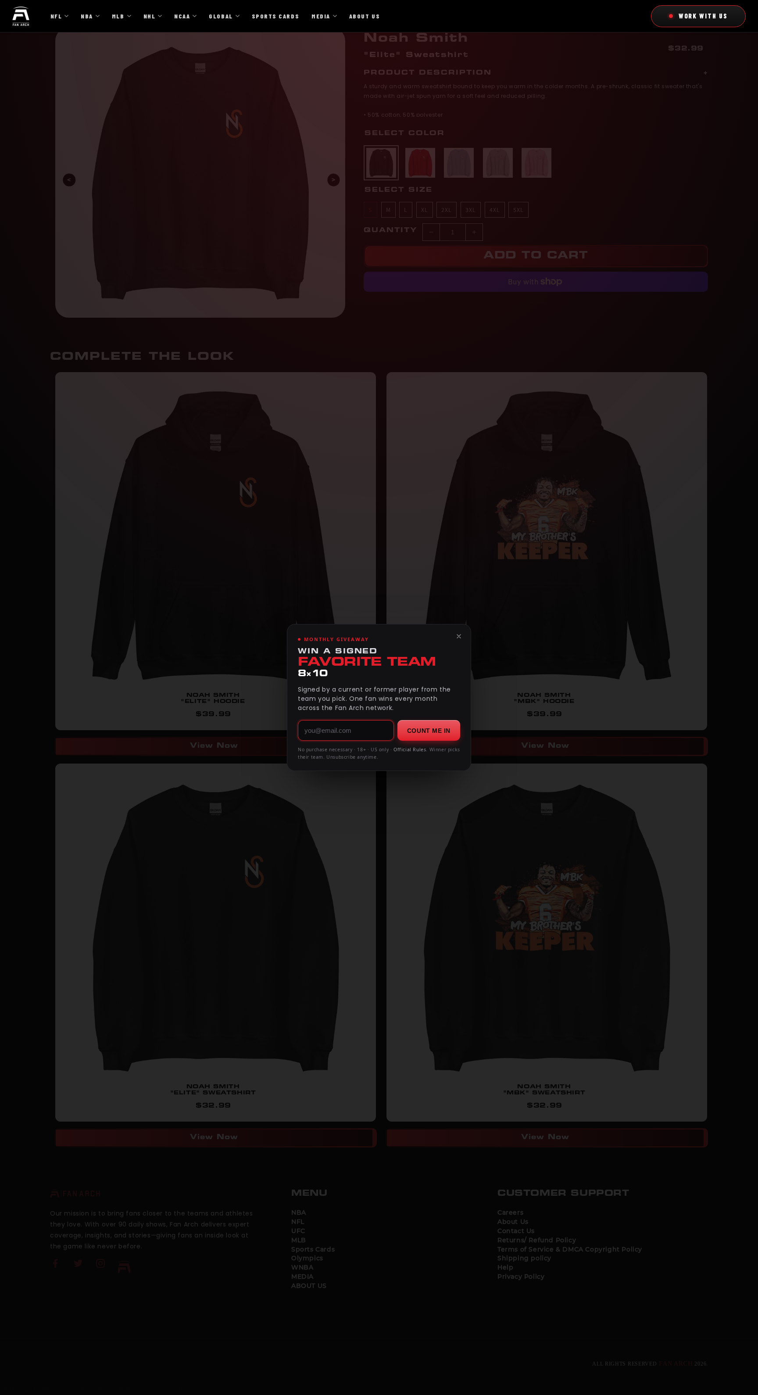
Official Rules (409, 749)
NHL (149, 16)
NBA (87, 16)
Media (320, 16)
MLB (118, 16)
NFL (56, 16)
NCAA (182, 16)
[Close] (458, 636)
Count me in (429, 730)
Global (220, 16)
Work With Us (703, 16)
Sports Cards (275, 16)
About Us (364, 16)
